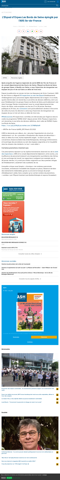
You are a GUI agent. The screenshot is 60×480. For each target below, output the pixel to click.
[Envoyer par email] (37, 31)
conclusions (23, 109)
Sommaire (16, 337)
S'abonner (44, 337)
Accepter (9, 477)
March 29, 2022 (30, 129)
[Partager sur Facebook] (19, 31)
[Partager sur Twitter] (23, 31)
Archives (30, 342)
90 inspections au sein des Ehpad (32, 95)
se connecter (51, 1)
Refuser (4, 477)
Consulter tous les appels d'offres (29, 279)
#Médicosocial (7, 117)
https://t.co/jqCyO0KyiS (10, 125)
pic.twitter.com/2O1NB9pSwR (30, 125)
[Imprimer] (41, 31)
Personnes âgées (16, 78)
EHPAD (5, 78)
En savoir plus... (17, 478)
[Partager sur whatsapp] (32, 31)
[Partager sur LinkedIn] (28, 31)
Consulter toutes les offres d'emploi (29, 254)
